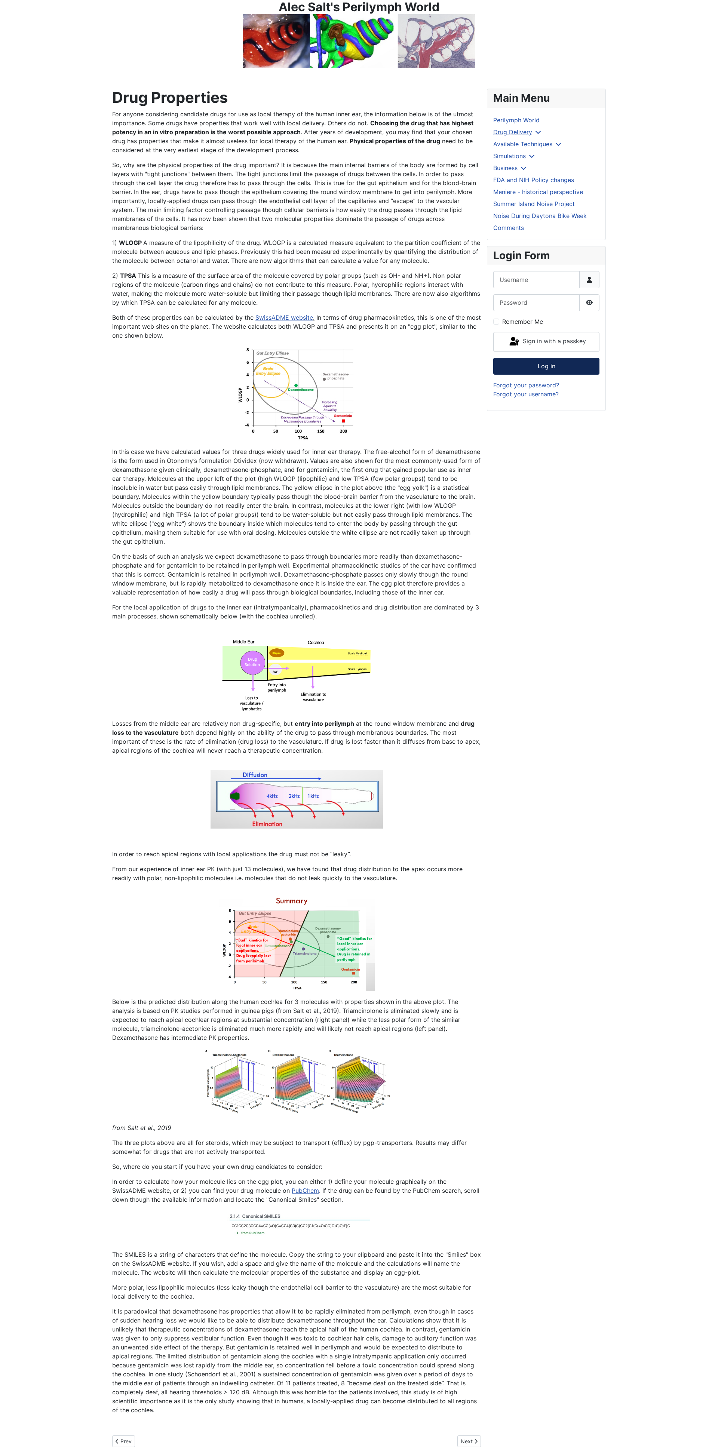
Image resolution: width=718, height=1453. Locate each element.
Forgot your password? (526, 385)
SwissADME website (284, 317)
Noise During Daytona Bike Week (540, 215)
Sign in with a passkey (553, 341)
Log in (546, 366)
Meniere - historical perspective (538, 192)
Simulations (509, 156)
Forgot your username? (526, 394)
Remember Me (522, 321)
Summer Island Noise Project (534, 204)
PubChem (305, 1190)
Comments (508, 227)
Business (505, 168)
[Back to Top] (705, 1439)
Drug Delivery (512, 132)
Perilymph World (516, 120)
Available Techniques (522, 144)
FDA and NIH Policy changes (533, 180)
